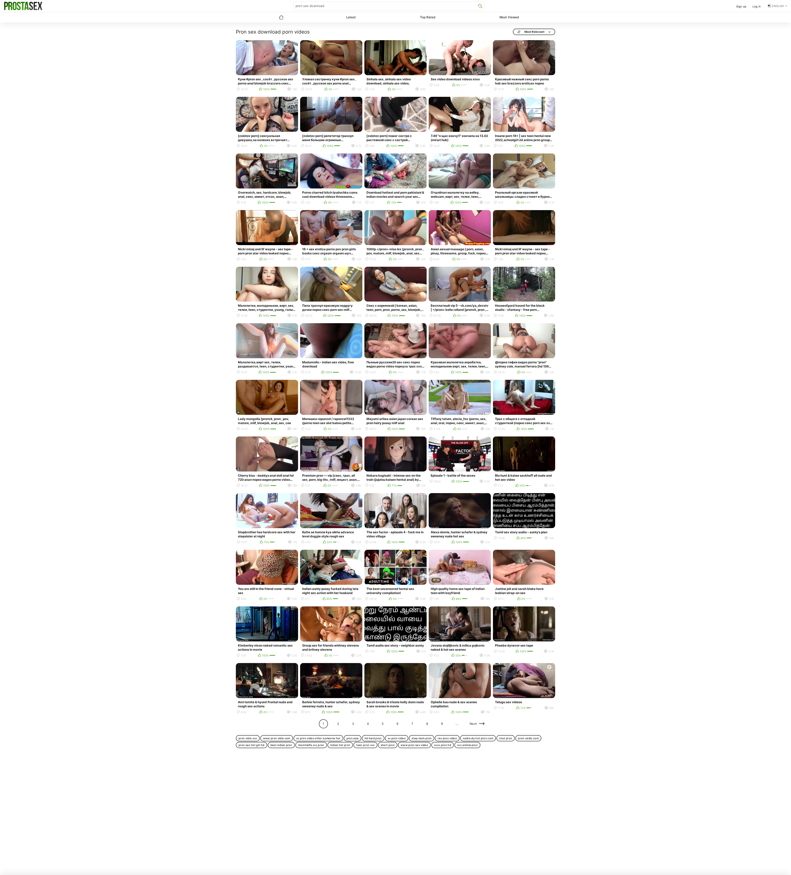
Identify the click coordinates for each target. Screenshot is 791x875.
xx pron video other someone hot (318, 738)
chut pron (505, 738)
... (456, 724)
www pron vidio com (276, 738)
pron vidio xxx (248, 738)
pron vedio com (528, 738)
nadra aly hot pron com (478, 738)
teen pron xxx (365, 745)
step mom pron (422, 738)
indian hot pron (340, 745)
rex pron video (447, 738)
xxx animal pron (467, 745)
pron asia (352, 738)
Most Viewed (509, 17)
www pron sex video (414, 745)
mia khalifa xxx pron (311, 745)
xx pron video (397, 738)
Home (281, 17)
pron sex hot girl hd (251, 745)
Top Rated (427, 17)
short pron (388, 745)
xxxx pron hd (442, 745)
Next (473, 724)
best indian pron (281, 745)
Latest (351, 17)
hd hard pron (373, 738)
